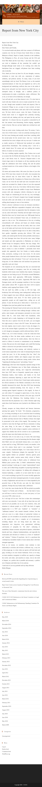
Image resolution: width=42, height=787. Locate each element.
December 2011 (6, 680)
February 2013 (6, 658)
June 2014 (5, 635)
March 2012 (5, 676)
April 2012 (5, 672)
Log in (4, 747)
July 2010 (5, 713)
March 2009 (5, 725)
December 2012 (6, 665)
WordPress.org (6, 754)
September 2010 (6, 706)
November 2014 (6, 624)
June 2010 (5, 717)
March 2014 (5, 639)
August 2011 (5, 687)
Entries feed (5, 749)
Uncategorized (6, 736)
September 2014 (6, 628)
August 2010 (5, 710)
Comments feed (6, 751)
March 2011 (5, 699)
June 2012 (5, 669)
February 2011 (6, 702)
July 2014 (5, 632)
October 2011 (6, 684)
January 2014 (6, 643)
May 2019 (5, 617)
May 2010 (5, 721)
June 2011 (5, 695)
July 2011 (5, 691)
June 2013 (5, 646)
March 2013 (5, 654)
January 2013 (6, 661)
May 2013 (5, 650)
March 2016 (5, 620)
